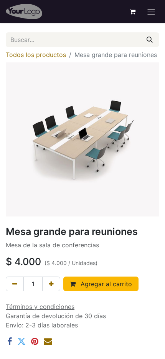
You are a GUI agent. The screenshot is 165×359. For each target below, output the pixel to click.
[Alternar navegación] (151, 11)
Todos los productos (36, 55)
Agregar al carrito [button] (105, 284)
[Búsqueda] (149, 39)
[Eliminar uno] (15, 284)
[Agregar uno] (51, 284)
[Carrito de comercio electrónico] (132, 11)
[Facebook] (9, 341)
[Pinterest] (34, 341)
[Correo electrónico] (48, 341)
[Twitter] (21, 341)
